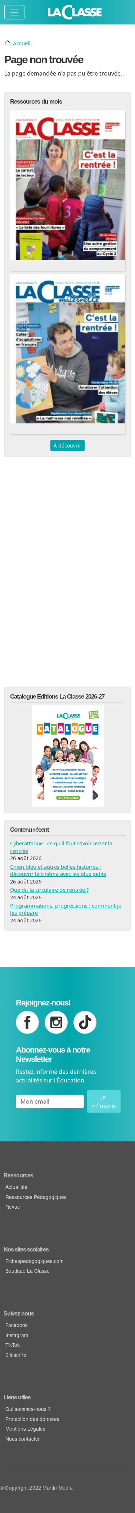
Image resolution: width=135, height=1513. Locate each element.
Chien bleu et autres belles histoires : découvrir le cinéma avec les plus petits (58, 870)
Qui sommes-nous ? (28, 1408)
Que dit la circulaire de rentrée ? (49, 889)
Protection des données (32, 1418)
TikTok (12, 1344)
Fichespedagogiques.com (34, 1260)
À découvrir (67, 445)
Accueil (22, 43)
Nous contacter (22, 1438)
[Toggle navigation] (14, 12)
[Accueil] (75, 12)
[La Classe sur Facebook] (27, 1022)
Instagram (16, 1335)
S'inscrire (15, 1354)
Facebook (16, 1324)
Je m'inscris (103, 1101)
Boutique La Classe (27, 1270)
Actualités (16, 1186)
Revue (12, 1206)
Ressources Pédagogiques (36, 1196)
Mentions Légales (25, 1428)
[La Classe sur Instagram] (56, 1022)
